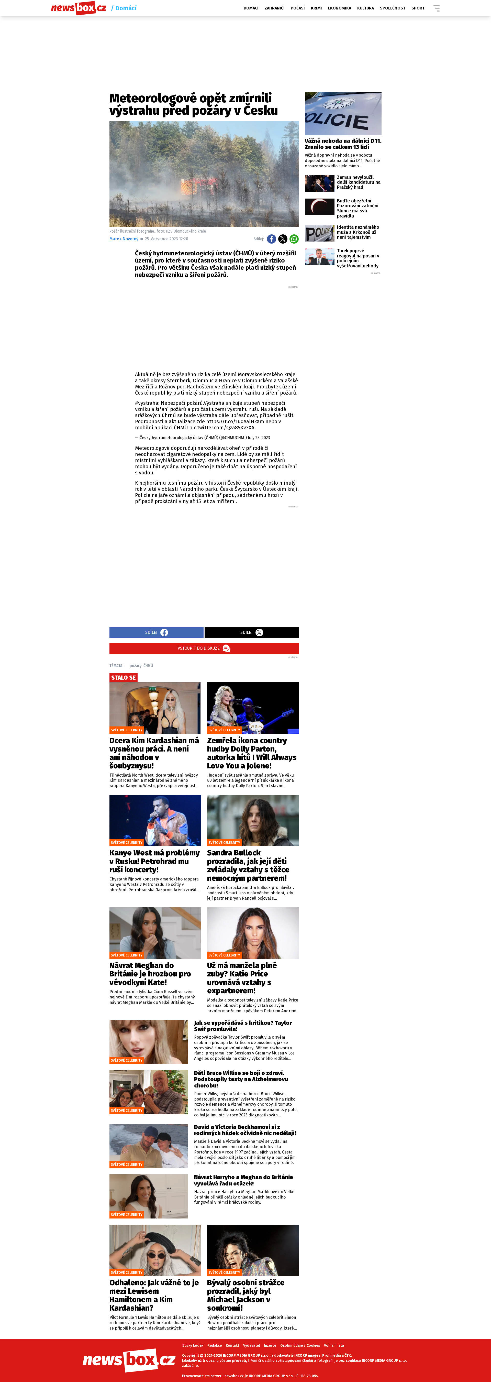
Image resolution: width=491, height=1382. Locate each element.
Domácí (251, 8)
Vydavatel (251, 1345)
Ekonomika (339, 8)
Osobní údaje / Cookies (300, 1345)
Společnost (392, 8)
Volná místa (334, 1345)
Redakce (214, 1345)
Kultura (365, 8)
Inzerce (270, 1345)
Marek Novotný (123, 238)
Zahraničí (275, 8)
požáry (135, 665)
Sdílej (151, 632)
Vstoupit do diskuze (199, 648)
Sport (418, 8)
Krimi (316, 8)
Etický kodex (192, 1345)
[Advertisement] (216, 327)
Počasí (298, 8)
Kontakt (232, 1345)
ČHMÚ (148, 665)
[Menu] (436, 8)
